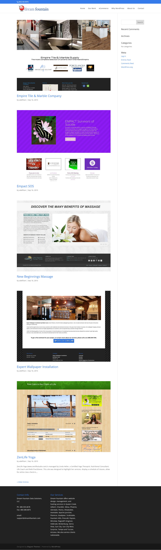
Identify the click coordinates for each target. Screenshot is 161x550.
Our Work (92, 8)
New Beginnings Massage (35, 276)
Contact (141, 8)
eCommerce (103, 8)
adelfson (22, 100)
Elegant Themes (33, 547)
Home (82, 8)
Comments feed (127, 63)
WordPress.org (127, 67)
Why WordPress (117, 8)
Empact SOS (25, 186)
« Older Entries (23, 482)
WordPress (56, 547)
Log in (123, 56)
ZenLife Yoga (26, 457)
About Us (131, 8)
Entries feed (126, 60)
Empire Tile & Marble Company (39, 96)
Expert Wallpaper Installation (37, 367)
